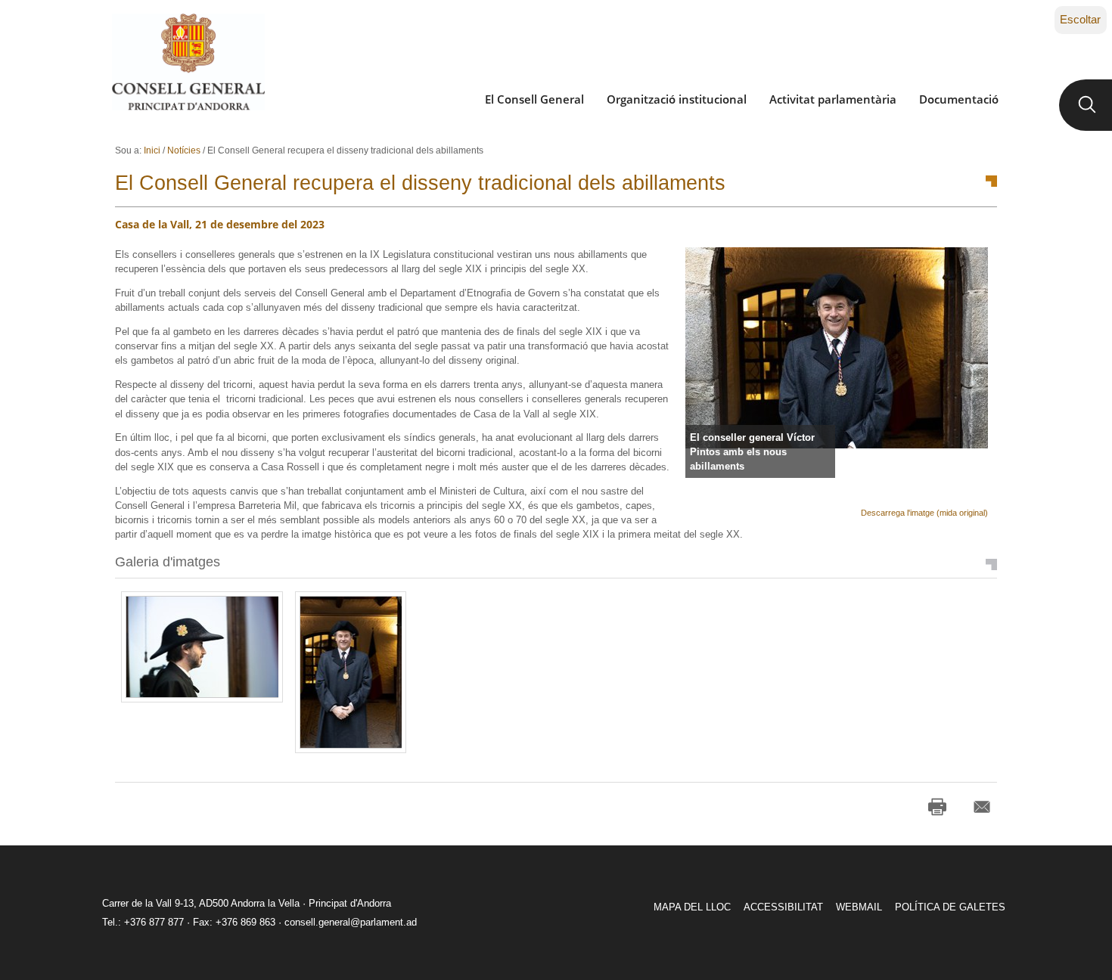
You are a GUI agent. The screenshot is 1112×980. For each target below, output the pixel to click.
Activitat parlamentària (832, 99)
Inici (152, 150)
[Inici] (188, 62)
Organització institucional (677, 99)
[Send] (982, 807)
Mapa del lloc (692, 907)
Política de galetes (950, 907)
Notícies (183, 150)
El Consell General (534, 99)
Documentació (959, 99)
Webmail (859, 907)
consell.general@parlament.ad (350, 922)
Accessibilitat (783, 907)
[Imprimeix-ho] (937, 807)
